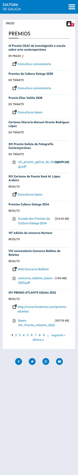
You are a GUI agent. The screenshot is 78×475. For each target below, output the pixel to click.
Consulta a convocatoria (34, 64)
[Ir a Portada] (12, 8)
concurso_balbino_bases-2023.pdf (36, 280)
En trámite (16, 80)
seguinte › (58, 335)
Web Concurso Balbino (33, 269)
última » (38, 340)
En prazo (15, 56)
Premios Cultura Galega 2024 (29, 204)
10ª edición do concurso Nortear (30, 233)
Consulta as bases (30, 112)
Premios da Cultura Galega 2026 (31, 74)
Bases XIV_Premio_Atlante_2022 (36, 323)
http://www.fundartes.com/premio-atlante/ (42, 307)
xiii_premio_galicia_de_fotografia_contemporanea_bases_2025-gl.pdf (36, 164)
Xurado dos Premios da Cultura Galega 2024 (34, 221)
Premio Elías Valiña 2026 (25, 98)
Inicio (10, 23)
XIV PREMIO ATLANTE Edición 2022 (32, 293)
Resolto (14, 186)
